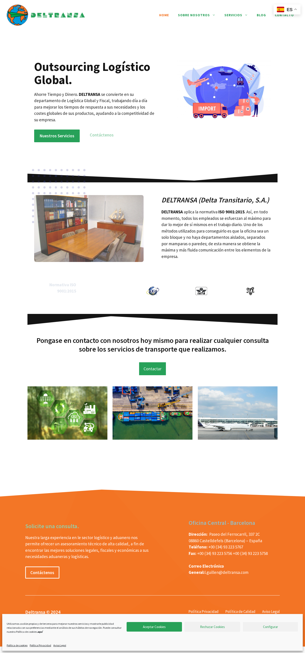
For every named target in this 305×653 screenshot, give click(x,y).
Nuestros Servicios (57, 135)
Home (164, 15)
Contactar (152, 368)
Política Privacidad (40, 645)
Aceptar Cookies (154, 627)
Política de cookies (17, 645)
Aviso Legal (59, 645)
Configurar (270, 627)
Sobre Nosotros (194, 15)
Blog (261, 15)
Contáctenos (102, 135)
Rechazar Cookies (212, 627)
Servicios (233, 15)
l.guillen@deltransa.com (227, 572)
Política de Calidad (240, 611)
